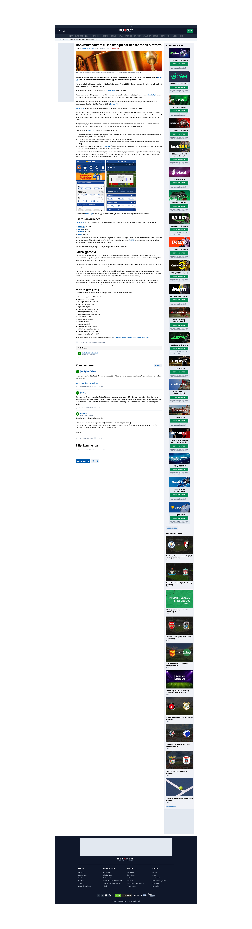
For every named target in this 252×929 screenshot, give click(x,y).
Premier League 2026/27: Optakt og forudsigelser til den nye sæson (177, 691)
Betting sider (107, 872)
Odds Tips (81, 872)
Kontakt (154, 872)
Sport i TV (137, 36)
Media (181, 36)
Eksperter (81, 880)
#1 (76, 387)
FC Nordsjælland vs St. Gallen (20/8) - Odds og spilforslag (178, 664)
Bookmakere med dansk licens (112, 880)
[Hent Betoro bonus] (179, 123)
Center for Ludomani (84, 886)
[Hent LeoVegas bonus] (179, 410)
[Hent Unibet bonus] (179, 218)
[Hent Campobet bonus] (179, 100)
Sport (71, 36)
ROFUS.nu (123, 26)
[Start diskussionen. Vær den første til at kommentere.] (119, 453)
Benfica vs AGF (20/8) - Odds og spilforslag (176, 772)
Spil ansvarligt (110, 26)
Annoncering (156, 878)
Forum (121, 36)
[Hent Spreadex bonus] (179, 433)
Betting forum (131, 872)
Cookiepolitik (156, 886)
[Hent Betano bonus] (179, 242)
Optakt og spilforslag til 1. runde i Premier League (177, 611)
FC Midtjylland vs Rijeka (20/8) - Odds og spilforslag (179, 718)
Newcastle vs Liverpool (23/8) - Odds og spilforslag (179, 584)
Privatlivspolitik (157, 883)
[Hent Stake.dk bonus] (179, 195)
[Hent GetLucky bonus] (179, 384)
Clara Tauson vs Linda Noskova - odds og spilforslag (179, 799)
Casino (175, 36)
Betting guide (165, 36)
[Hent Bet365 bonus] (179, 146)
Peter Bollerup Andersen (89, 48)
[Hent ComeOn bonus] (179, 337)
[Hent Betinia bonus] (179, 76)
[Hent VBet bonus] (179, 172)
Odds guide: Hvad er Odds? (135, 883)
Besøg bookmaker (179, 64)
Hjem (61, 39)
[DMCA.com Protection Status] (123, 895)
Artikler (113, 36)
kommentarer (114, 48)
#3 (76, 438)
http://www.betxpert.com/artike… (87, 383)
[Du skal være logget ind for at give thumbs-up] (77, 342)
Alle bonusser (172, 528)
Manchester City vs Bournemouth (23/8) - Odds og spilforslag (179, 557)
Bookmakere (95, 36)
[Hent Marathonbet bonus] (179, 458)
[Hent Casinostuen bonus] (179, 312)
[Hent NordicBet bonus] (179, 482)
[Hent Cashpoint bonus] (179, 265)
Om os (154, 875)
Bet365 (80, 234)
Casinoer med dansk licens (111, 883)
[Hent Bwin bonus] (179, 289)
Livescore (128, 36)
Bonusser (104, 36)
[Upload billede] (97, 461)
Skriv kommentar (83, 461)
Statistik (156, 36)
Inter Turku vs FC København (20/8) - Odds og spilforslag (178, 745)
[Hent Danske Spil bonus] (179, 507)
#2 (76, 408)
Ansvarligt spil (131, 886)
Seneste (159, 365)
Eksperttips (79, 36)
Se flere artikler (171, 806)
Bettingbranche (93, 342)
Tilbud (105, 886)
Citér (102, 387)
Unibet (80, 229)
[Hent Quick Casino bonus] (179, 53)
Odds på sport (82, 875)
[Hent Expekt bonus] (179, 361)
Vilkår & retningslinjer (159, 880)
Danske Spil (111, 91)
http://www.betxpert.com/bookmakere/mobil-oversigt (131, 338)
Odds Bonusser (107, 875)
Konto (190, 31)
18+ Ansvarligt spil (134, 901)
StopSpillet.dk (144, 26)
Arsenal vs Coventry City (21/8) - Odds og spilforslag (178, 637)
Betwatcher (147, 36)
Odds (86, 36)
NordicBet (81, 231)
